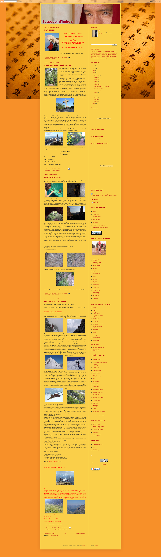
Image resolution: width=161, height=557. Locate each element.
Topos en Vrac (96, 295)
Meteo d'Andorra (96, 219)
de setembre (97, 79)
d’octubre (96, 77)
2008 (94, 72)
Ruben (94, 430)
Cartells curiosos (96, 361)
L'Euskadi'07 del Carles (98, 323)
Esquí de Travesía (97, 265)
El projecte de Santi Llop (98, 315)
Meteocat (95, 220)
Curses (102, 53)
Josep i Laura (95, 384)
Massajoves (95, 329)
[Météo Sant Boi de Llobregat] (104, 195)
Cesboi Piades (96, 308)
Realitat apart (95, 403)
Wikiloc (94, 300)
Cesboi (94, 307)
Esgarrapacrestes (96, 373)
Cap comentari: (65, 527)
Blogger (96, 545)
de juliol (96, 82)
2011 (94, 66)
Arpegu (94, 310)
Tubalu (94, 408)
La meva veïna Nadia (97, 326)
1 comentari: (64, 168)
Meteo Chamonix (96, 217)
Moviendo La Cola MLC (98, 392)
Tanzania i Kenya (103, 58)
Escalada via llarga (104, 54)
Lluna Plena (95, 324)
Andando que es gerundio (98, 357)
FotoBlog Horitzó (96, 424)
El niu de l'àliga (96, 214)
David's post (107, 53)
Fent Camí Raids (96, 319)
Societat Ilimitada (96, 337)
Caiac (92, 53)
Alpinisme (53, 58)
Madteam (95, 274)
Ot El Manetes (96, 349)
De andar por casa (97, 262)
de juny (95, 92)
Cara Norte (95, 260)
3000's (98, 51)
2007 (94, 103)
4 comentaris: (64, 57)
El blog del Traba (96, 365)
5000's (104, 51)
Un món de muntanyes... (98, 409)
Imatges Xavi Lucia (97, 434)
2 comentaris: (64, 293)
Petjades (94, 332)
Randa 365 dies (96, 335)
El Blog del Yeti (96, 367)
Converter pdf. (96, 450)
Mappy (94, 276)
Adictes (94, 442)
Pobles (53, 294)
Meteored (95, 224)
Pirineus (62, 529)
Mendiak (94, 278)
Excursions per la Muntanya (99, 376)
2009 (94, 70)
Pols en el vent (96, 334)
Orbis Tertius (95, 398)
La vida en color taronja (98, 389)
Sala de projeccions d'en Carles (99, 427)
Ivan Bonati (95, 321)
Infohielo (94, 270)
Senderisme (58, 170)
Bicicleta (115, 51)
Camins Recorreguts (97, 359)
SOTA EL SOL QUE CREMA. (55, 302)
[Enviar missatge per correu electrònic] (69, 57)
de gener (96, 101)
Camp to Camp (96, 259)
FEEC (94, 266)
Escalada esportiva (95, 54)
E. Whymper (95, 364)
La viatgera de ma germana (99, 327)
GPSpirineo (95, 268)
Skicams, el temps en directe (99, 225)
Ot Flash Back (96, 350)
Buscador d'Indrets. (105, 30)
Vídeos (109, 58)
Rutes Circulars (96, 289)
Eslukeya (95, 375)
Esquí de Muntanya (97, 263)
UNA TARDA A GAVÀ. (52, 177)
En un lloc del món (97, 370)
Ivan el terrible (96, 381)
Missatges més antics (80, 533)
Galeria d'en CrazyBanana (98, 426)
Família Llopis (95, 318)
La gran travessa (96, 387)
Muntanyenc (95, 395)
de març (96, 97)
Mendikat (95, 279)
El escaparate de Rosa (97, 444)
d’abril (95, 95)
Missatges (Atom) (54, 535)
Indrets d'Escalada (97, 379)
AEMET (94, 211)
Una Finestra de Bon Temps (99, 411)
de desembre (97, 73)
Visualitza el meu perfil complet (105, 33)
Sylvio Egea (95, 405)
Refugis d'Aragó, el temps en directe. (101, 227)
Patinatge (103, 56)
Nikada (83, 545)
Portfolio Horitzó (96, 423)
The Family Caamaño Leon (98, 347)
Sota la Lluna (95, 338)
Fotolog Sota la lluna (97, 435)
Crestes (99, 53)
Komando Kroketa (96, 386)
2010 (94, 68)
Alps (60, 529)
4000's (53, 529)
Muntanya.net (96, 394)
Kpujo (94, 271)
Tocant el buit (95, 406)
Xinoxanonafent (96, 340)
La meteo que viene (97, 216)
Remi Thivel (95, 285)
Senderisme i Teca (97, 293)
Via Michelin (95, 298)
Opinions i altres (97, 56)
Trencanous (95, 296)
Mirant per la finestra (97, 330)
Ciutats (95, 53)
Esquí (109, 54)
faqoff (94, 447)
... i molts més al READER (98, 415)
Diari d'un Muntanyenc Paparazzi (100, 362)
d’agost (95, 81)
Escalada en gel (113, 53)
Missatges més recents (49, 533)
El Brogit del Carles (97, 312)
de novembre (97, 75)
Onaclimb (95, 281)
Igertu (94, 378)
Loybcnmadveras (96, 391)
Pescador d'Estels (96, 400)
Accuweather (95, 209)
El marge (94, 368)
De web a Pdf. (96, 449)
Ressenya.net (96, 287)
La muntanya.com (96, 273)
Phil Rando (95, 282)
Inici (65, 533)
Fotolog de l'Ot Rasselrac (98, 429)
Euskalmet (95, 213)
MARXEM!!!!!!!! (50, 30)
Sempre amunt (96, 292)
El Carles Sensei (96, 313)
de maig (96, 94)
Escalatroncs (95, 372)
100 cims (53, 170)
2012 (94, 65)
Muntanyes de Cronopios (98, 397)
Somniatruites (95, 432)
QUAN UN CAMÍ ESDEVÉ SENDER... (58, 65)
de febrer (96, 99)
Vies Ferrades (113, 58)
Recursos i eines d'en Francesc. (99, 446)
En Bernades (95, 316)
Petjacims (95, 402)
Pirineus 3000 (96, 284)
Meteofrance (95, 222)
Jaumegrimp (95, 383)
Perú (106, 56)
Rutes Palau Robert (97, 290)
